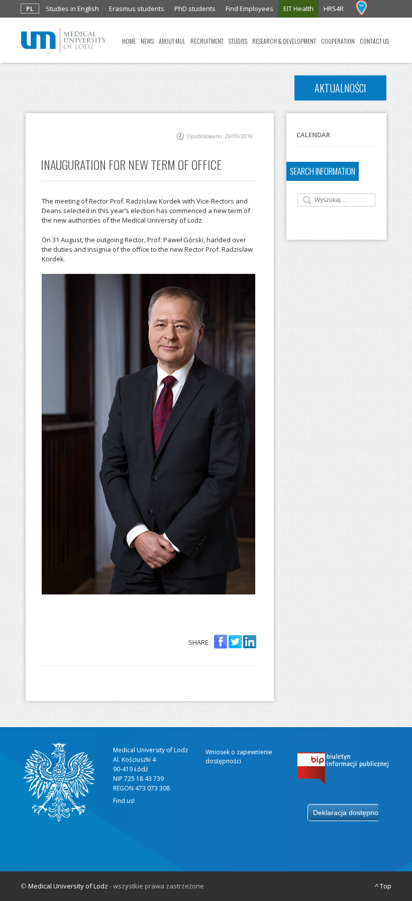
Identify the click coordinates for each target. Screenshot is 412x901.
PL (30, 8)
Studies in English (72, 8)
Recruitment (207, 41)
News (147, 41)
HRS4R (334, 8)
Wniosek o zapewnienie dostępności (238, 756)
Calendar (313, 134)
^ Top (383, 885)
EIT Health (298, 8)
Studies (238, 41)
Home (129, 41)
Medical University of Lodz (68, 885)
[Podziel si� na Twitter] (235, 642)
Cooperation (338, 41)
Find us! (124, 800)
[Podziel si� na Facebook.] (220, 642)
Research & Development (284, 41)
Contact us (374, 41)
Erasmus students (136, 8)
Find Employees (249, 8)
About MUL (172, 41)
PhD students (195, 8)
